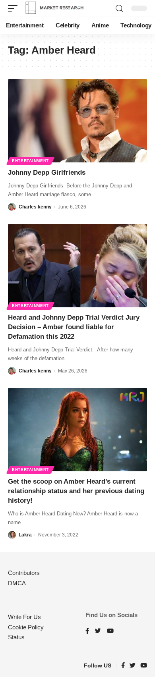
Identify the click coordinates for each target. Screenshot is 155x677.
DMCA (17, 583)
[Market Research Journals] (54, 8)
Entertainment (30, 160)
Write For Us (24, 616)
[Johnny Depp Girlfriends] (77, 120)
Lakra (25, 535)
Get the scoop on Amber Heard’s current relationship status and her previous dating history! (76, 491)
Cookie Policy (26, 627)
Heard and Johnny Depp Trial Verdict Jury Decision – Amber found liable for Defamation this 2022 (74, 327)
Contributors (24, 572)
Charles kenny (35, 207)
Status (16, 637)
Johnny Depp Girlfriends (46, 172)
